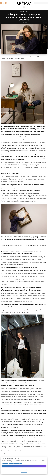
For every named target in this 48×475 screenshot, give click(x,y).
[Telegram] (1, 3)
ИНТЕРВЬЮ (22, 11)
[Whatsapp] (3, 3)
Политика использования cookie (39, 461)
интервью (13, 430)
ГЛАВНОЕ (26, 11)
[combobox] (41, 3)
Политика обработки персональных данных (12, 463)
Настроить (24, 472)
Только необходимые (24, 469)
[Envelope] (6, 3)
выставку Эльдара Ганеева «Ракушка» (34, 408)
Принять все (24, 466)
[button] (24, 7)
